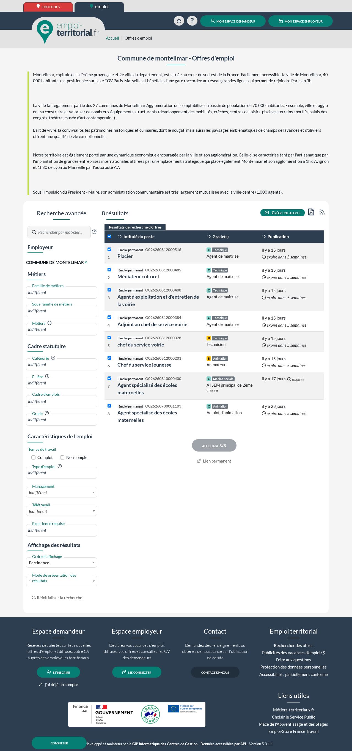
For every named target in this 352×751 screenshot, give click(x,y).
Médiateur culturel (138, 276)
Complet (45, 457)
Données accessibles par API (223, 744)
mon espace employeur (303, 20)
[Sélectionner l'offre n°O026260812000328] (109, 338)
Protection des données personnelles (293, 666)
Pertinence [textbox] (39, 562)
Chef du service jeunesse (144, 365)
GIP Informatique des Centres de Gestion (164, 744)
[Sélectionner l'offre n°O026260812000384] (109, 317)
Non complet (77, 457)
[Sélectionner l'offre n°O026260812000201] (109, 358)
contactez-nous (215, 672)
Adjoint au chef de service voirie (152, 324)
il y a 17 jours (274, 378)
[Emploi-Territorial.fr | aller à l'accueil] (68, 31)
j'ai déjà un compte (61, 684)
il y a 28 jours (274, 406)
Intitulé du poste (139, 236)
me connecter (139, 672)
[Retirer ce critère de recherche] (86, 262)
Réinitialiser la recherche (59, 597)
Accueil (112, 37)
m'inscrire (61, 672)
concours (50, 6)
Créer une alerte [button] (285, 212)
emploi (101, 6)
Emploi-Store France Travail (293, 731)
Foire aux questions (293, 659)
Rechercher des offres (294, 645)
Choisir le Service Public (293, 716)
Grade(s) (220, 236)
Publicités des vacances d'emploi (291, 652)
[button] (94, 232)
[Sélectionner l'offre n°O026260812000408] (109, 290)
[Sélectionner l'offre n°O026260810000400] (109, 378)
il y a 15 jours (274, 249)
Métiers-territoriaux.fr (293, 709)
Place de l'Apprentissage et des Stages (293, 724)
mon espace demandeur (235, 20)
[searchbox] (61, 292)
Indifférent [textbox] (38, 492)
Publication (278, 236)
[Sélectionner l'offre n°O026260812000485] (109, 270)
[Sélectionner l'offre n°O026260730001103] (109, 406)
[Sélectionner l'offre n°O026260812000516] (109, 249)
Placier (125, 256)
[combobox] (61, 292)
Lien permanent (216, 460)
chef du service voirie (140, 345)
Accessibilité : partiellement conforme (293, 674)
